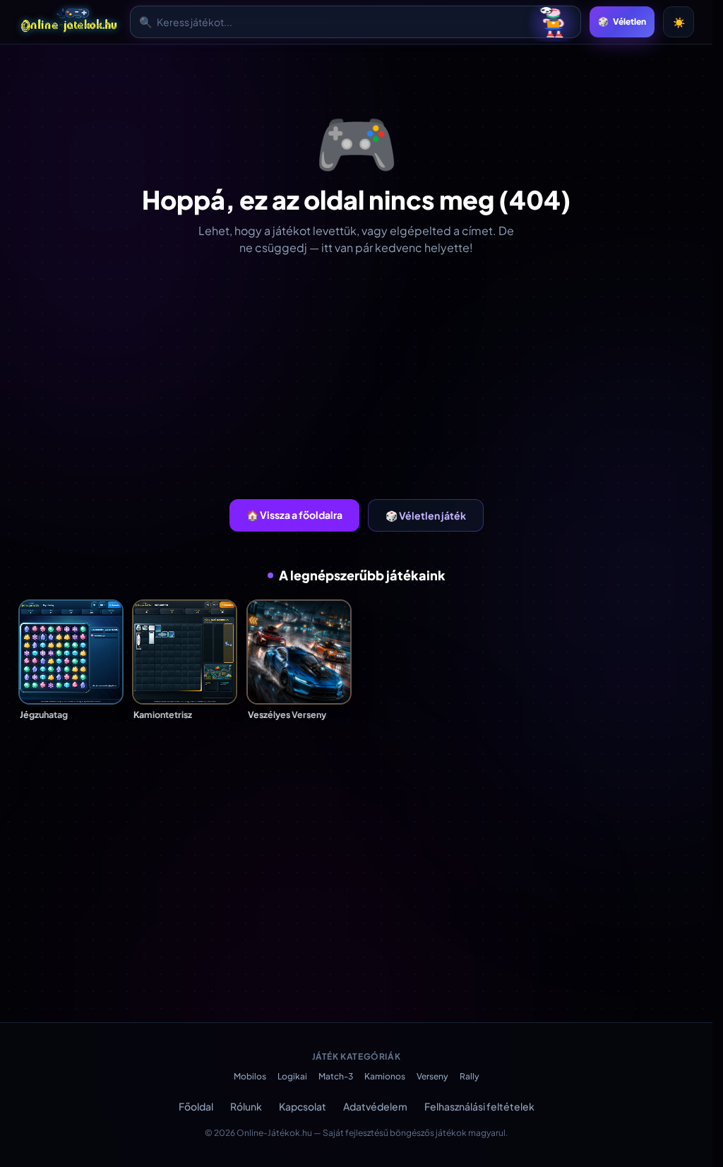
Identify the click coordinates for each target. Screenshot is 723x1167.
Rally (469, 1076)
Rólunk (246, 1106)
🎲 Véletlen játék (426, 515)
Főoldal (196, 1106)
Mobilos (250, 1076)
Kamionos (384, 1076)
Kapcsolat (302, 1106)
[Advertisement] (361, 378)
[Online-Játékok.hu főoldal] (69, 22)
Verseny (432, 1076)
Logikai (292, 1076)
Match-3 (335, 1076)
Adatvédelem (375, 1106)
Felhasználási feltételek (479, 1106)
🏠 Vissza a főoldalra (294, 514)
